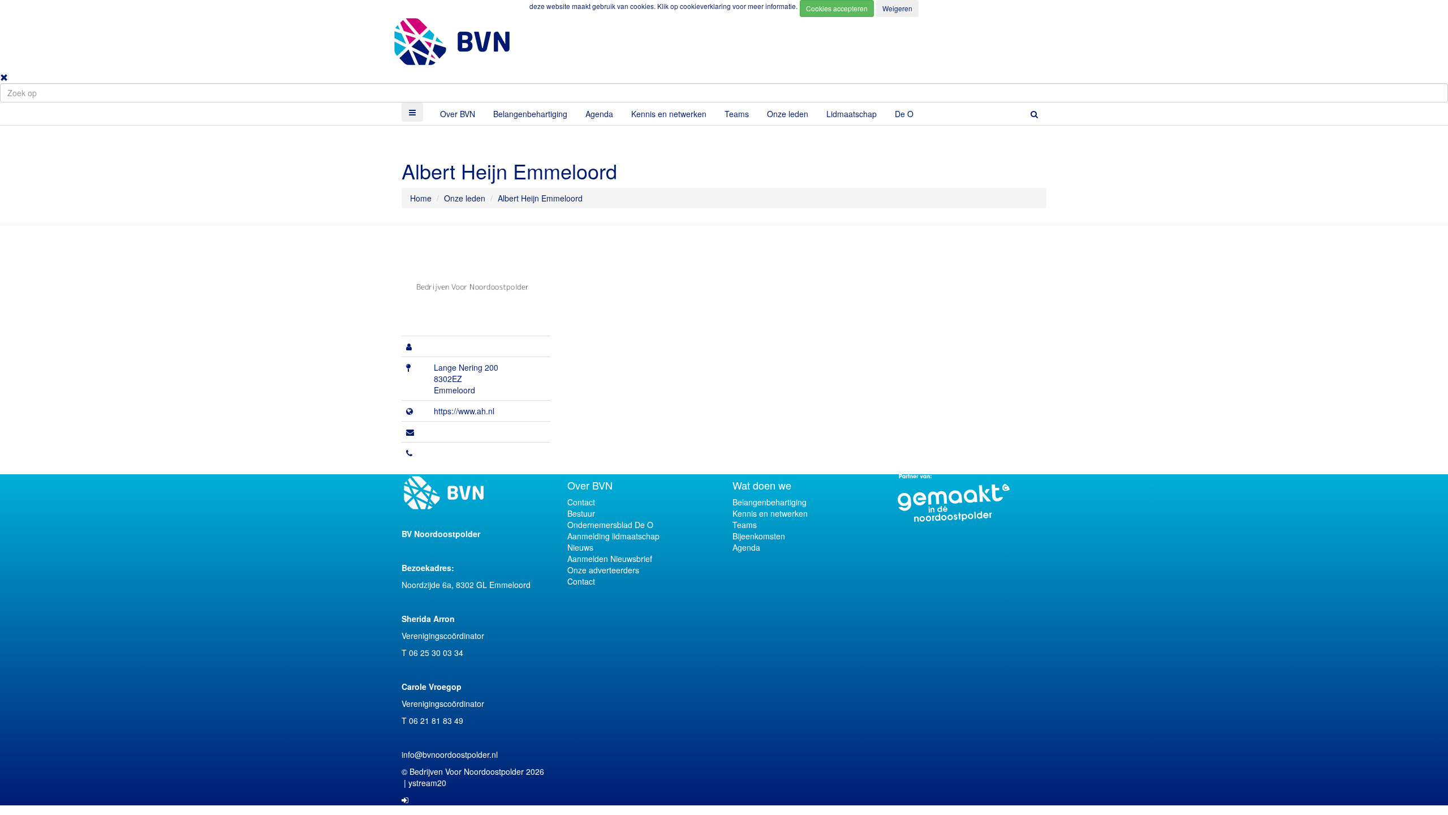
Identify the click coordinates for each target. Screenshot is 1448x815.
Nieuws (580, 547)
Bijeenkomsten (758, 536)
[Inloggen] (405, 799)
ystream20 (427, 782)
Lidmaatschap (851, 113)
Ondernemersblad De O (610, 524)
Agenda (599, 113)
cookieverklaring (706, 6)
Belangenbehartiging (530, 113)
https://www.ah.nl (464, 411)
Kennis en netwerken (668, 113)
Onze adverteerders (603, 570)
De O (904, 113)
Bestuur (581, 513)
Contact (581, 502)
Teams (737, 113)
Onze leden (787, 113)
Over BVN (457, 113)
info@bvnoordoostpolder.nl (450, 754)
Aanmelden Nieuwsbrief (609, 558)
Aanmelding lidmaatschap (613, 536)
